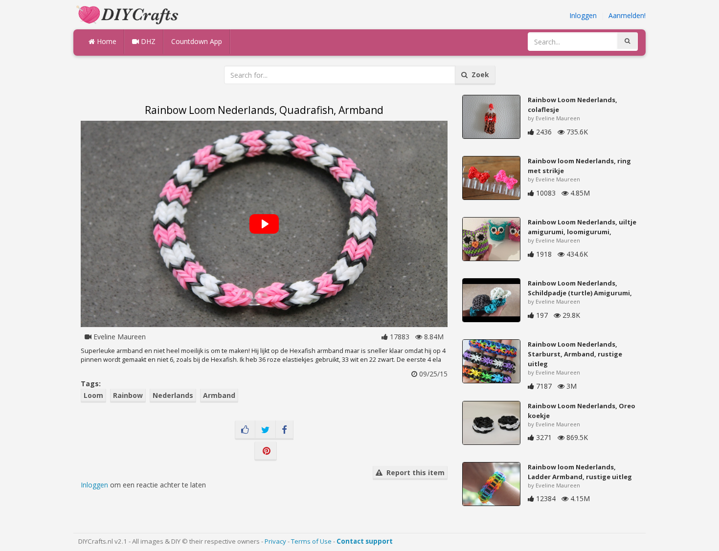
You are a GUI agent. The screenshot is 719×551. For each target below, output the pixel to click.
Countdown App (196, 41)
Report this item (413, 472)
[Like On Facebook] (245, 430)
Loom (93, 395)
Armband (219, 395)
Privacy (275, 541)
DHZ (147, 41)
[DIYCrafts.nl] (128, 14)
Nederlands (173, 395)
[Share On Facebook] (284, 430)
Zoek (478, 74)
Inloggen (583, 15)
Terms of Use (311, 541)
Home (105, 41)
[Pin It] (265, 451)
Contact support (365, 541)
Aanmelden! (627, 15)
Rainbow (128, 395)
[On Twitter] (265, 430)
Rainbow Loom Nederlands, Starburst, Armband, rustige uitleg (575, 354)
